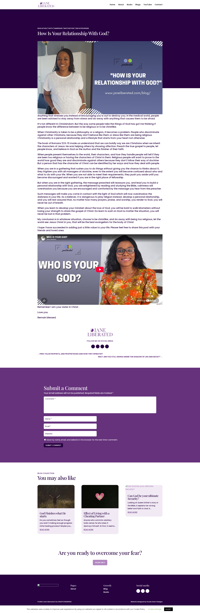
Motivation (69, 28)
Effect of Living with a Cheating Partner (96, 514)
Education (42, 28)
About (121, 5)
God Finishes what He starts (53, 514)
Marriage (58, 28)
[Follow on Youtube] (93, 346)
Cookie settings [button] (154, 609)
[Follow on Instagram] (98, 346)
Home (112, 5)
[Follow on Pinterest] (102, 346)
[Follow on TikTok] (107, 346)
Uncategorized (82, 28)
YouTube (148, 5)
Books (129, 5)
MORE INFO (100, 562)
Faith (50, 28)
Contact (158, 5)
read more (44, 529)
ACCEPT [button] (168, 609)
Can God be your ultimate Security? (143, 497)
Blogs (138, 5)
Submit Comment (53, 445)
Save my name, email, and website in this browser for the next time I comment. (82, 440)
